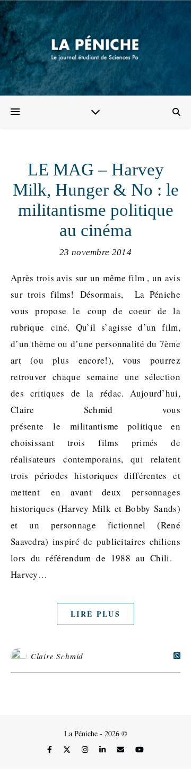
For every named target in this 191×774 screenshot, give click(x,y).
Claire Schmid (57, 656)
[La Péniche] (95, 48)
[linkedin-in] (103, 750)
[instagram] (86, 750)
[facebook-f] (50, 750)
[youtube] (139, 750)
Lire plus (95, 613)
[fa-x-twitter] (68, 750)
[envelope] (121, 750)
